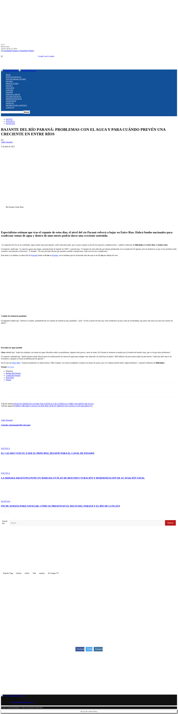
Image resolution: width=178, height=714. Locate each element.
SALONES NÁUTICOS (13, 97)
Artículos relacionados (10, 425)
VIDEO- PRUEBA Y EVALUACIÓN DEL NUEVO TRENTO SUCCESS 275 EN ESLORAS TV (54, 406)
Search (170, 523)
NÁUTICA (9, 86)
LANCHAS (9, 90)
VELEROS (9, 92)
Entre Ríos (10, 378)
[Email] (40, 392)
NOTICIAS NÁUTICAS (13, 77)
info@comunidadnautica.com (22, 702)
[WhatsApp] (22, 392)
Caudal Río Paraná (13, 375)
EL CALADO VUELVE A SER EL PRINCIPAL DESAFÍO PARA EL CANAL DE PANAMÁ (47, 453)
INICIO (8, 75)
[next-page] (7, 511)
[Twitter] (14, 392)
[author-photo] (7, 418)
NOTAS (9, 119)
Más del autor (25, 425)
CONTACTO (10, 107)
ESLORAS (9, 81)
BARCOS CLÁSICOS (13, 94)
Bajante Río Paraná (13, 373)
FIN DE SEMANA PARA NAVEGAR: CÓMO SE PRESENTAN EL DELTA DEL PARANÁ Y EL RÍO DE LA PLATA (60, 506)
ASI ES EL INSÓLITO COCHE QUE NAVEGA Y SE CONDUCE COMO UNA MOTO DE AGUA (54, 404)
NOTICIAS (10, 124)
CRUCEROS (10, 88)
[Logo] (10, 71)
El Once (11, 367)
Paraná (8, 380)
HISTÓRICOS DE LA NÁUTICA (16, 105)
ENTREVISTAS (11, 101)
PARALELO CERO (12, 83)
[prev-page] (2, 511)
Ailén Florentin (7, 142)
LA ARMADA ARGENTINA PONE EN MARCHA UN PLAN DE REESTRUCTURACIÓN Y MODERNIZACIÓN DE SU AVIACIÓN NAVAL (73, 478)
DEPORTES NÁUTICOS (14, 99)
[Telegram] (31, 392)
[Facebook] (5, 392)
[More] (48, 392)
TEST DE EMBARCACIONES (16, 79)
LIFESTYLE (10, 103)
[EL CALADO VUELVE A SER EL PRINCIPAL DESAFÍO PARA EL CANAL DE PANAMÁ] (14, 446)
